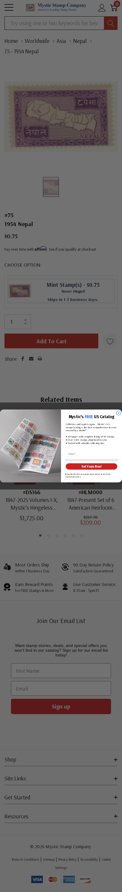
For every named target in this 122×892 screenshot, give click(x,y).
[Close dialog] (119, 413)
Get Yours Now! (91, 466)
